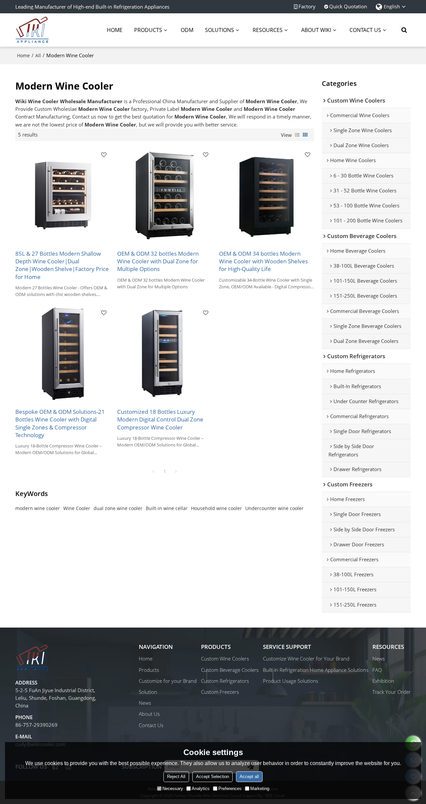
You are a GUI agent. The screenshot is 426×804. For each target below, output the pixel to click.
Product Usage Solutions (290, 680)
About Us (149, 713)
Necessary (172, 788)
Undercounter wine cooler (274, 508)
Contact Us (365, 30)
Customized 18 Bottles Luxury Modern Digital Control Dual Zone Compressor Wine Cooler (160, 419)
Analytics (201, 788)
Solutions (219, 30)
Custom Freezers (220, 691)
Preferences (230, 788)
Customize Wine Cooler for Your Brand (306, 658)
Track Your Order (391, 691)
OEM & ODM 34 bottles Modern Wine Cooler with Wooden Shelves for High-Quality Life (263, 261)
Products (148, 30)
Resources (268, 30)
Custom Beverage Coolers (230, 670)
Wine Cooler (76, 508)
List (297, 135)
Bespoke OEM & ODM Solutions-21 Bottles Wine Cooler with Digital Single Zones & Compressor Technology (60, 423)
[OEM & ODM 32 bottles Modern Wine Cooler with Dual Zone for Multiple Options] (164, 195)
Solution (148, 691)
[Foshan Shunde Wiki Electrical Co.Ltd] (32, 30)
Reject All (176, 776)
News (145, 702)
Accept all (249, 776)
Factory (307, 6)
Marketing (259, 788)
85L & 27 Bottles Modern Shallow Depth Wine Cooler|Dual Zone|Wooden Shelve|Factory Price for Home (62, 265)
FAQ (377, 670)
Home (114, 30)
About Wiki (316, 30)
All (38, 55)
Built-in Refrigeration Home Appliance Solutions (315, 670)
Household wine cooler (216, 508)
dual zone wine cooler (118, 508)
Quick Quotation (348, 6)
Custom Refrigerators (225, 680)
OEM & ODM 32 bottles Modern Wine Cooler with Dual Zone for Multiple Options (158, 261)
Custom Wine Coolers (225, 658)
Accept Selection (212, 776)
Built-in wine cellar (167, 508)
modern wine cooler (37, 508)
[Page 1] (153, 471)
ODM (187, 30)
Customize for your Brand (168, 680)
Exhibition (383, 680)
